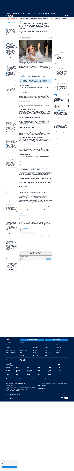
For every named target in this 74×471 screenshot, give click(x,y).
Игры (48, 13)
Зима (34, 344)
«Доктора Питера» (22, 76)
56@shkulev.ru (17, 390)
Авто (21, 344)
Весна (21, 347)
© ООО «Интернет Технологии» (22, 398)
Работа (46, 350)
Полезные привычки (31, 232)
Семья (46, 355)
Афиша (29, 13)
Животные (22, 353)
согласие (5, 464)
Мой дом (35, 350)
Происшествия (47, 349)
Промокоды (52, 13)
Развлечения (47, 352)
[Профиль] (67, 15)
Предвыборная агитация (10, 350)
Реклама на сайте (9, 344)
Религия (46, 353)
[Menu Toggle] (6, 15)
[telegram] (21, 360)
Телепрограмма (24, 13)
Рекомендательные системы (42, 388)
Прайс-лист (8, 345)
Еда (21, 352)
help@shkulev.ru (12, 391)
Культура (35, 347)
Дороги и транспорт (23, 350)
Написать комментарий (26, 37)
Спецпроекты (58, 352)
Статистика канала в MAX (10, 352)
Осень (46, 345)
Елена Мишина (25, 228)
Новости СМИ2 (22, 269)
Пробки (42, 13)
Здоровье (22, 355)
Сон (20, 232)
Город (21, 349)
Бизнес (21, 345)
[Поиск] (63, 15)
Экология (58, 349)
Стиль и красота (59, 345)
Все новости (11, 22)
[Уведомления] (65, 15)
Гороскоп (33, 13)
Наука (34, 352)
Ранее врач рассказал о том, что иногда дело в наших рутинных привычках (34, 191)
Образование (35, 355)
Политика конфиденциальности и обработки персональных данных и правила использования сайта (52, 389)
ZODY (46, 13)
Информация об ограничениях (42, 385)
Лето (34, 349)
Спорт (57, 344)
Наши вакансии (8, 349)
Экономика (58, 350)
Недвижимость (9, 13)
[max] (24, 360)
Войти (23, 259)
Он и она (46, 344)
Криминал (35, 345)
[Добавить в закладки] (48, 38)
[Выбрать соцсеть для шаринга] (51, 38)
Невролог (24, 232)
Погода (19, 13)
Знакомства (14, 13)
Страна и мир (58, 347)
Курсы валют (38, 13)
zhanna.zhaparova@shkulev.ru (10, 394)
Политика (46, 347)
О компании (8, 347)
